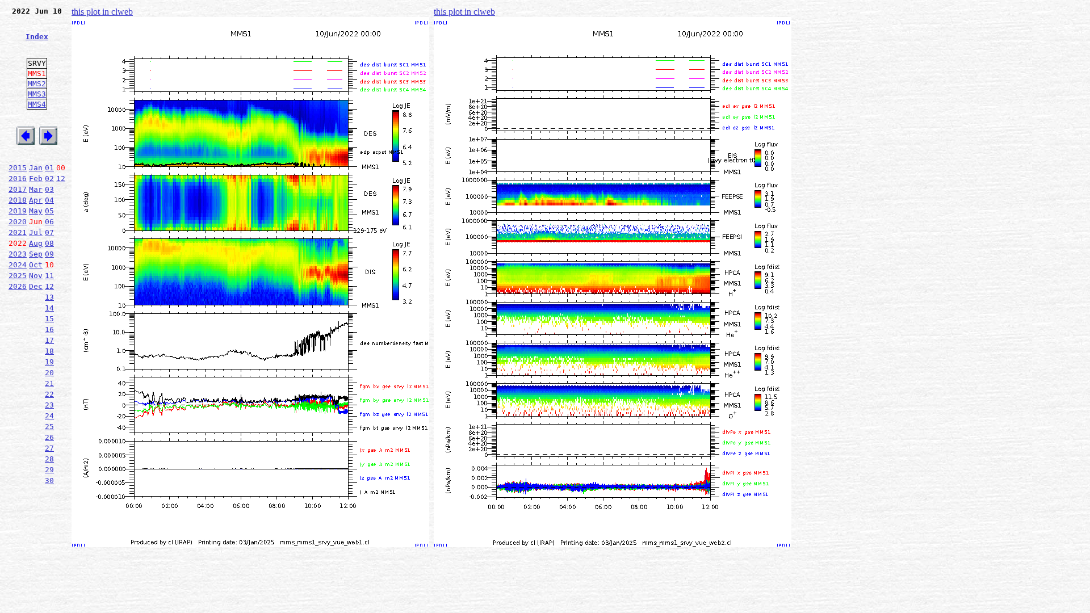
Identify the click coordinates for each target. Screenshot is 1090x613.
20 (49, 372)
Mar (36, 189)
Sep (36, 254)
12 (60, 178)
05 (49, 211)
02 (49, 178)
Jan (36, 167)
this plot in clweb (102, 11)
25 (49, 426)
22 (49, 394)
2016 (18, 178)
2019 (18, 211)
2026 (18, 286)
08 (49, 243)
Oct (36, 265)
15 (49, 318)
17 (49, 340)
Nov (36, 275)
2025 (18, 275)
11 (49, 275)
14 (49, 308)
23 (49, 405)
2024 (18, 265)
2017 (18, 189)
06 (49, 221)
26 (49, 437)
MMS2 (37, 83)
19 (49, 362)
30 (49, 480)
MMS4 (37, 104)
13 (49, 297)
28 (49, 459)
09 (49, 254)
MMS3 (37, 94)
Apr (36, 200)
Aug (36, 243)
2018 (18, 200)
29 (49, 469)
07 (49, 232)
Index (37, 36)
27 (49, 448)
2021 (18, 232)
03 (49, 189)
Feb (36, 178)
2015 (18, 167)
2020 (18, 221)
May (36, 211)
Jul (36, 232)
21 (49, 383)
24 (49, 416)
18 (49, 351)
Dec (36, 286)
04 (49, 200)
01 (49, 167)
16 (49, 329)
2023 (18, 254)
